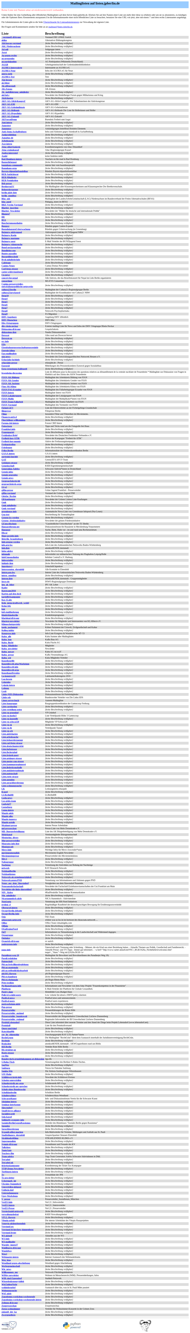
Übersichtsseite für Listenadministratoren (61, 22)
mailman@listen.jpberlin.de (60, 27)
